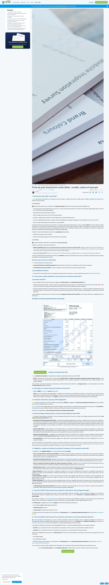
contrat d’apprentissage (51, 498)
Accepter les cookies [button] (17, 581)
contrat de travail (65, 445)
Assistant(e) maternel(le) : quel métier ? (15, 11)
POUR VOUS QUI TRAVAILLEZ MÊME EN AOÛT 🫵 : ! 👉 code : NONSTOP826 (54, 6)
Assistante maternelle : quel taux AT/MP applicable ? (17, 18)
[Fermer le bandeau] (107, 6)
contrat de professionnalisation (39, 522)
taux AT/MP (36, 406)
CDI (53, 396)
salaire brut (44, 391)
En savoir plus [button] (5, 579)
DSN (64, 545)
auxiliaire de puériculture (94, 273)
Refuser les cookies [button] (6, 581)
